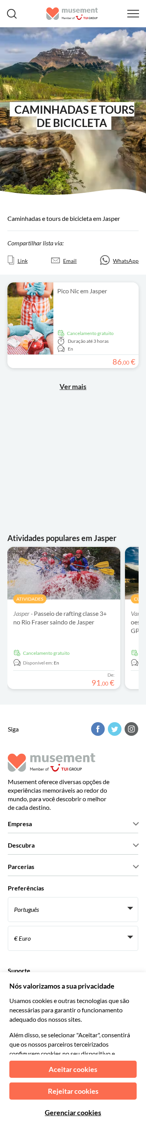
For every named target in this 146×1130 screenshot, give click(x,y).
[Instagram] (130, 729)
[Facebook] (97, 729)
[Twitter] (113, 729)
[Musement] (72, 13)
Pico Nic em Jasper (82, 290)
